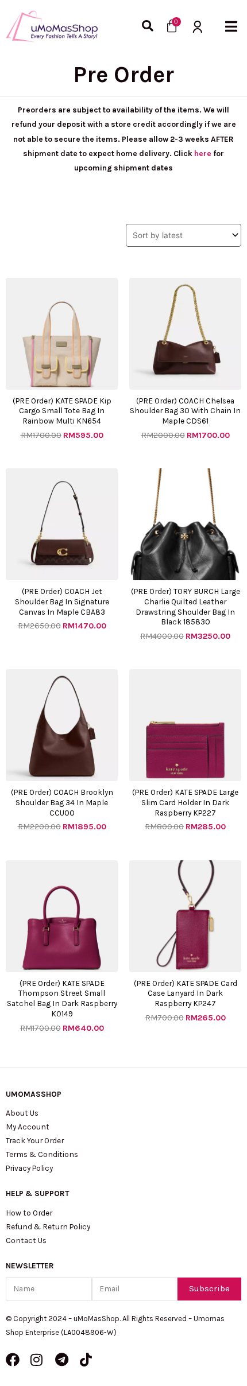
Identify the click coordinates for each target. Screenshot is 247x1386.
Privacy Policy (29, 1168)
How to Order (29, 1212)
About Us (22, 1112)
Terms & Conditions (42, 1154)
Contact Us (26, 1240)
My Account (27, 1126)
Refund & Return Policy (48, 1226)
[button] (231, 26)
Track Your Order (35, 1140)
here (202, 153)
